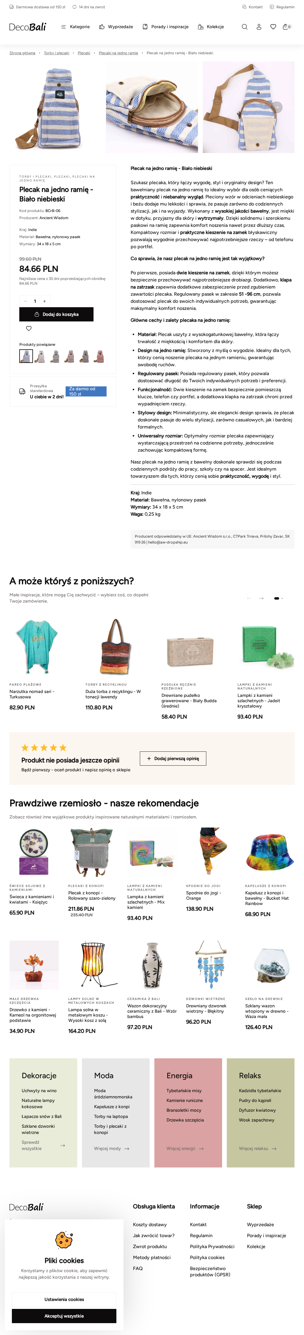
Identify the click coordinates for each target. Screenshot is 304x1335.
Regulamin (285, 7)
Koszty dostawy (150, 1224)
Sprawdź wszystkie (32, 1145)
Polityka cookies (207, 1257)
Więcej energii (181, 1148)
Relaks (250, 1075)
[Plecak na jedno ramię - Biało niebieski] (26, 356)
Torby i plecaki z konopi (110, 1129)
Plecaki (84, 53)
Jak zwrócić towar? (154, 1235)
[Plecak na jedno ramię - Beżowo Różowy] (100, 356)
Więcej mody (107, 1148)
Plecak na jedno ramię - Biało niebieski (180, 53)
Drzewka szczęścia (185, 1120)
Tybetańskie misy (184, 1090)
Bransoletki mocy (184, 1110)
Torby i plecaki (56, 53)
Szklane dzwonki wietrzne (38, 1129)
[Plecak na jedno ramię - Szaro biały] (41, 356)
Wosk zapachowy (256, 1120)
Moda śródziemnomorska (113, 1094)
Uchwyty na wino (39, 1090)
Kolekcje (256, 1246)
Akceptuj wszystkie (64, 1316)
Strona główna (22, 53)
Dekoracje (39, 1075)
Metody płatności (152, 1257)
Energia (179, 1075)
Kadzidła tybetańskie (260, 1090)
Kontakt (256, 7)
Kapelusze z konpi (112, 1106)
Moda (103, 1075)
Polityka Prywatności (212, 1246)
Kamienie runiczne (185, 1100)
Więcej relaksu (253, 1148)
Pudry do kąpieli (255, 1100)
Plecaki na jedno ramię (118, 53)
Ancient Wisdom (53, 218)
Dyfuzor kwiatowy (257, 1110)
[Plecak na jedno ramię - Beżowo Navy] (85, 356)
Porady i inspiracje (266, 1235)
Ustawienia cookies (64, 1299)
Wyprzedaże (260, 1224)
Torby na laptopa (111, 1116)
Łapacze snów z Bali (42, 1116)
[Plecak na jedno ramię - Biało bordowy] (70, 356)
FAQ (138, 1268)
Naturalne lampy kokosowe (38, 1103)
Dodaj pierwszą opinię (176, 758)
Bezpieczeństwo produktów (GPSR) (210, 1271)
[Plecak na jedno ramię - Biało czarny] (55, 356)
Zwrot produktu (150, 1246)
